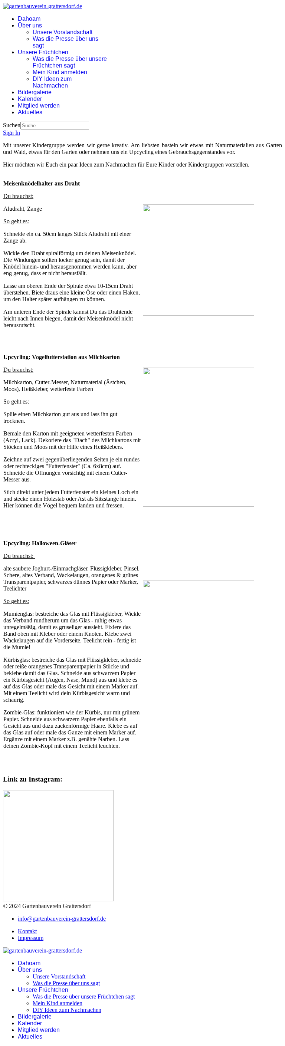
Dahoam (29, 19)
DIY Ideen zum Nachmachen (52, 82)
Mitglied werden (39, 105)
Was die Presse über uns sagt (66, 983)
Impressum (30, 938)
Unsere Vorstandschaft (62, 32)
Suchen (11, 125)
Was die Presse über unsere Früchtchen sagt (70, 62)
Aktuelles (30, 112)
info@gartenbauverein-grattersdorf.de (62, 918)
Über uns (30, 25)
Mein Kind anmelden (60, 72)
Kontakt (27, 931)
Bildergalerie (35, 92)
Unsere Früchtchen (43, 52)
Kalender (30, 99)
